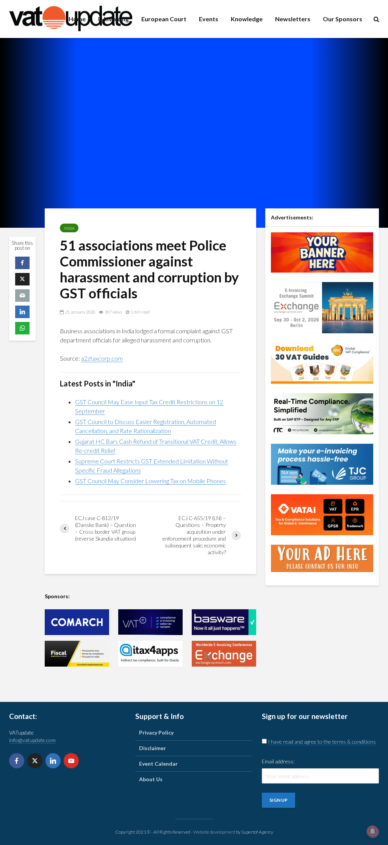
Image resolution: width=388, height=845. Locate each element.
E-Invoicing (113, 18)
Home (77, 18)
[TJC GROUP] (322, 463)
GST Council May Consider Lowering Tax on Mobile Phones (150, 480)
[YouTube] (71, 760)
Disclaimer (152, 748)
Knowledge (247, 18)
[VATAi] (322, 514)
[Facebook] (16, 760)
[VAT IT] (150, 622)
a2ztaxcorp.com (102, 358)
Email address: (278, 761)
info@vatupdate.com (32, 740)
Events (208, 18)
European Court (163, 18)
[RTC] (322, 413)
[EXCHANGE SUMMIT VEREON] (224, 654)
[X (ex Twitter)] (34, 760)
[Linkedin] (53, 760)
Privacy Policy (156, 732)
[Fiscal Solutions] (77, 654)
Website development (214, 832)
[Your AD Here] (322, 558)
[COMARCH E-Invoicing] (77, 622)
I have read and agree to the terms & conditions (322, 741)
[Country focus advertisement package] (322, 251)
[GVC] (322, 362)
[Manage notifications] (372, 831)
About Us (151, 779)
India (69, 228)
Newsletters (292, 18)
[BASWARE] (224, 622)
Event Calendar (158, 763)
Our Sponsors (342, 18)
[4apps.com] (150, 654)
